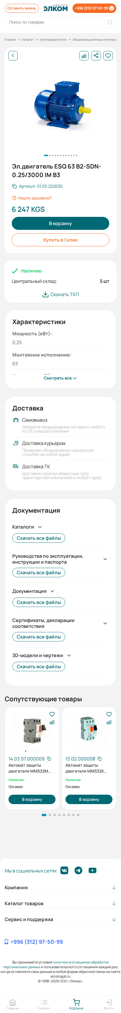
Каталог (28, 39)
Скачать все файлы (39, 538)
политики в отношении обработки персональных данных (56, 964)
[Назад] (13, 55)
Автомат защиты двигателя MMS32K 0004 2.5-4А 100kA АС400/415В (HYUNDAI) (88, 768)
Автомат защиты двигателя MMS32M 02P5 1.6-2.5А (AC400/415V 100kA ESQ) (28, 768)
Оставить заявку (21, 8)
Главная (10, 39)
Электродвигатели (53, 39)
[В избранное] (52, 715)
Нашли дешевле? (34, 198)
